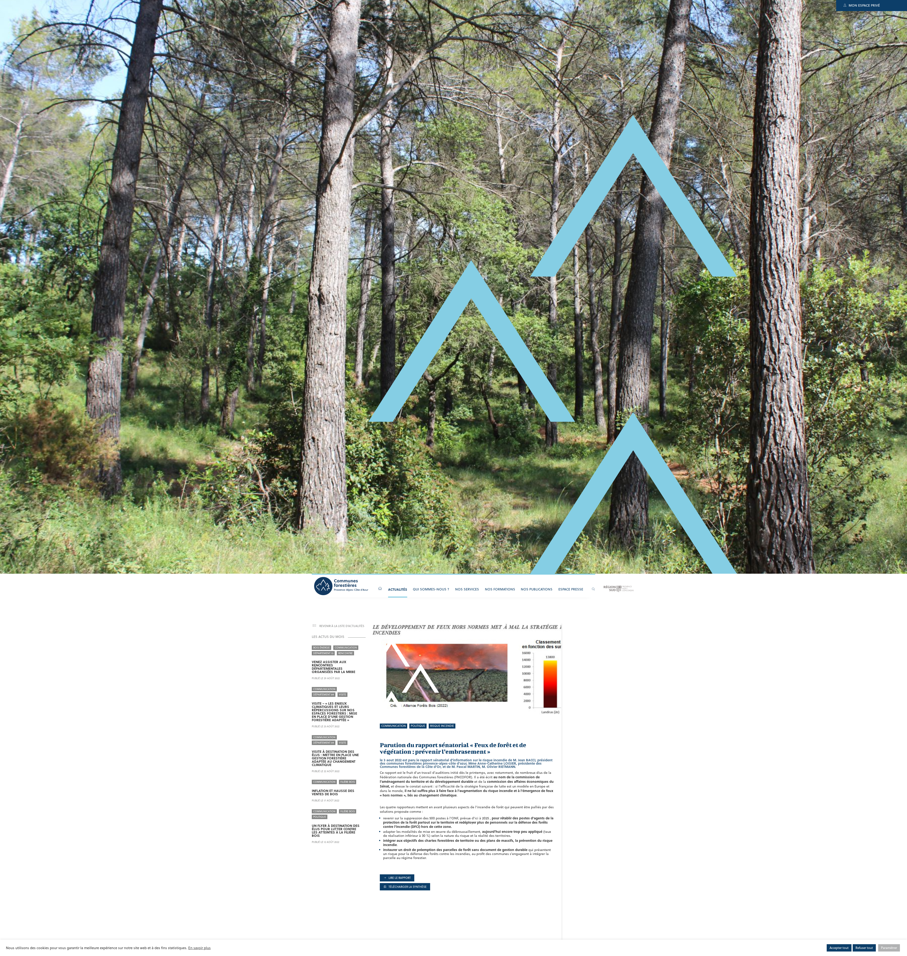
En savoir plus (199, 947)
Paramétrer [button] (889, 948)
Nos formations (500, 589)
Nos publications (536, 589)
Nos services (467, 589)
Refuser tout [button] (864, 948)
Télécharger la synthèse (407, 887)
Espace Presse (570, 589)
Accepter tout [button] (839, 948)
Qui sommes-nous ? (431, 589)
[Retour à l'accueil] (380, 589)
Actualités (397, 589)
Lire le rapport (399, 878)
